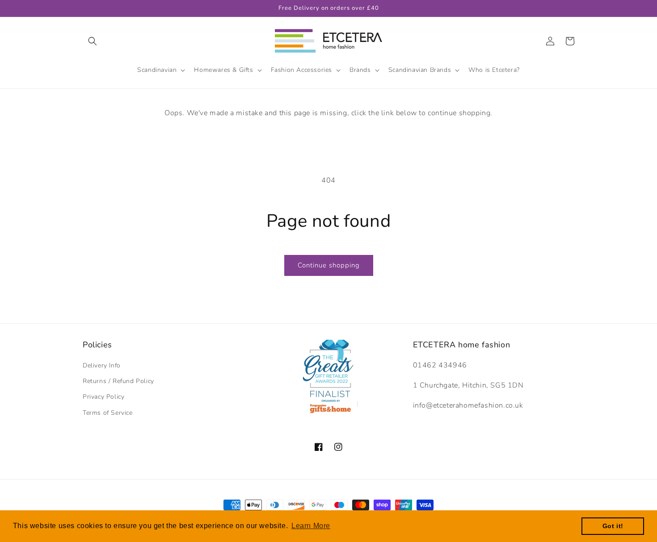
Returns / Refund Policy (118, 381)
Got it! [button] (612, 525)
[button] (92, 41)
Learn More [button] (310, 525)
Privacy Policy (103, 396)
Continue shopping (329, 265)
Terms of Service (108, 413)
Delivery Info (102, 365)
